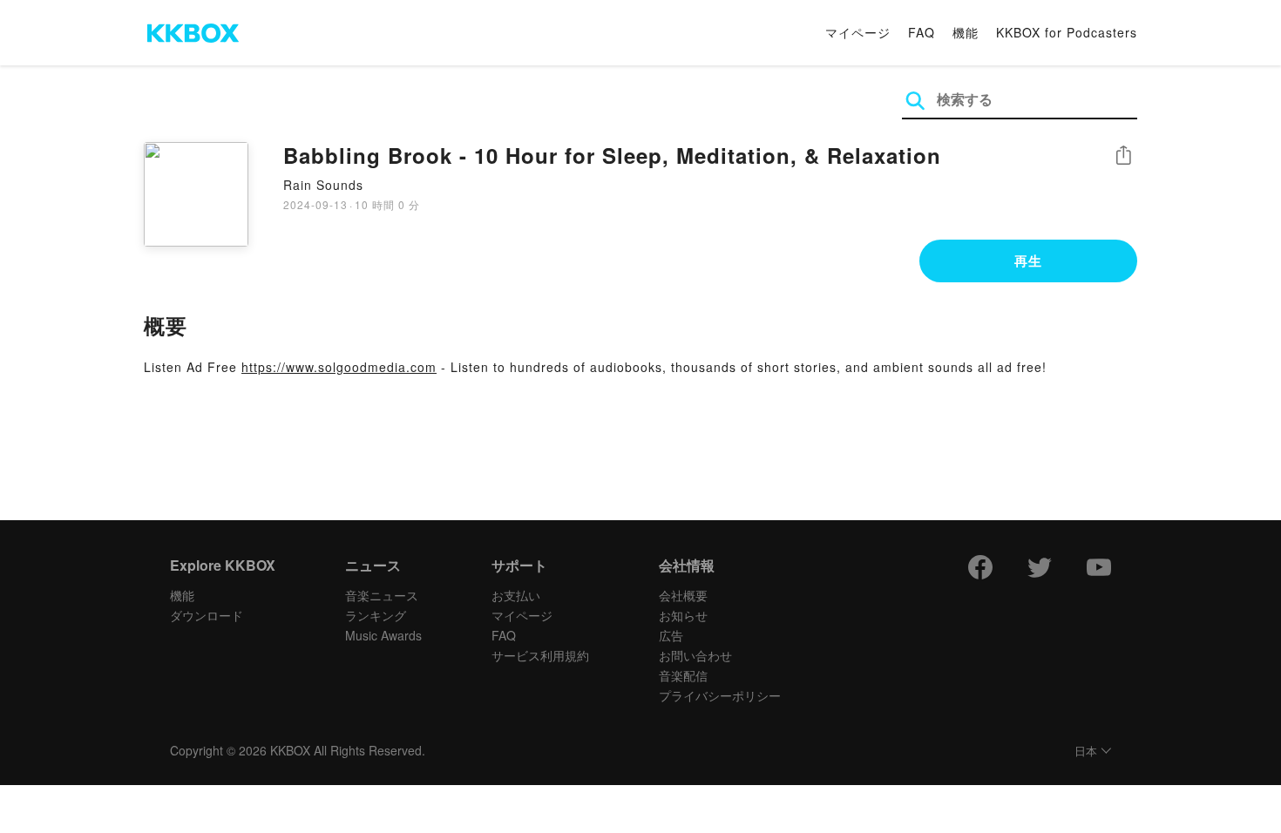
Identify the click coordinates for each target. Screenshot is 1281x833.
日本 (1085, 751)
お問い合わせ (695, 655)
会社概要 (683, 595)
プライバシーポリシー (720, 695)
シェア (1123, 155)
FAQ (921, 32)
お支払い (515, 595)
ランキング (375, 615)
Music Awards (383, 635)
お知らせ (683, 615)
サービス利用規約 (540, 655)
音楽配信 (683, 675)
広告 (671, 635)
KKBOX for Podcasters (1066, 32)
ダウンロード (206, 615)
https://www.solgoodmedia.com (339, 367)
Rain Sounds (323, 184)
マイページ (858, 32)
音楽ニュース (381, 595)
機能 (965, 32)
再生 (1028, 260)
